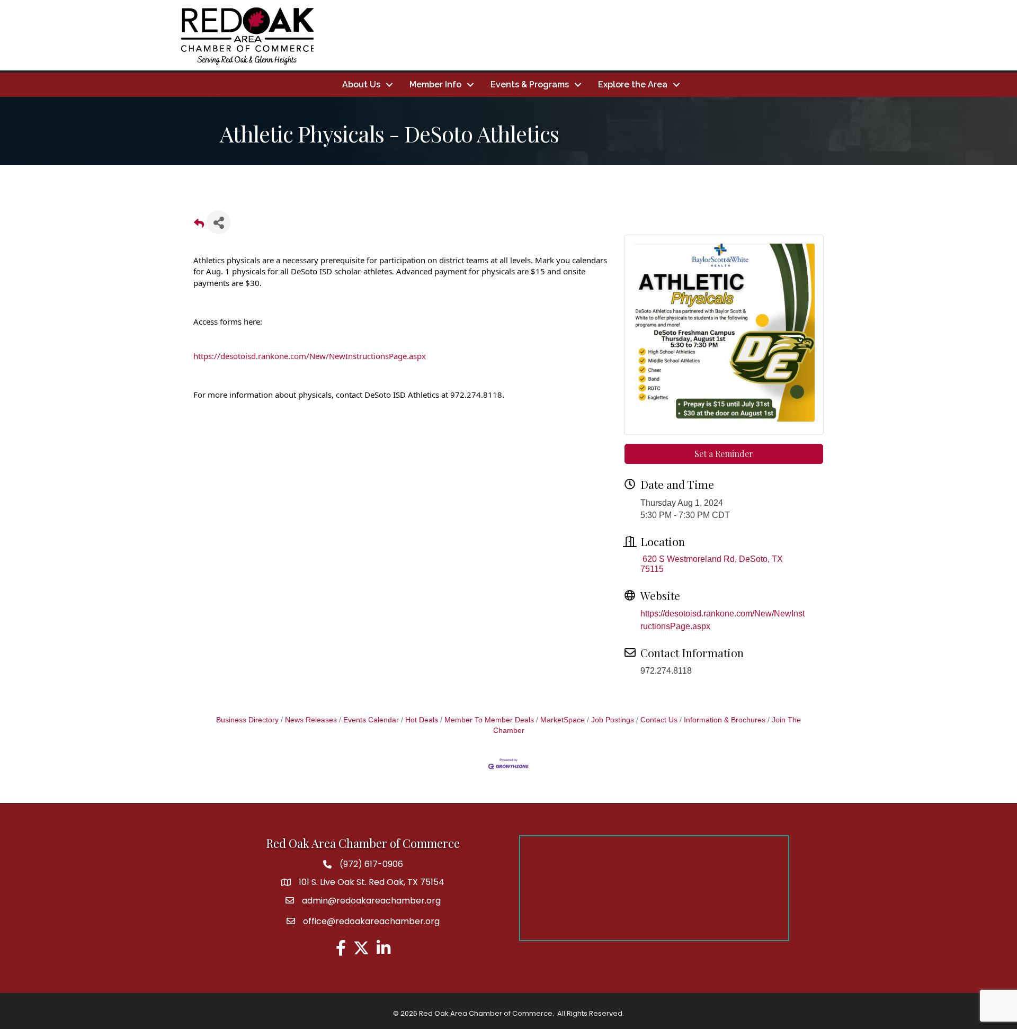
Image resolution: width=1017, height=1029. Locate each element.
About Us (361, 84)
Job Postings (612, 720)
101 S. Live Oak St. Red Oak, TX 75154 (371, 882)
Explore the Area (632, 84)
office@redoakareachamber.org (371, 921)
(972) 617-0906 (371, 864)
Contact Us (658, 720)
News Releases (311, 720)
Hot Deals (421, 720)
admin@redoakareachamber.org (371, 900)
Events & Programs (529, 84)
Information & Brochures (724, 720)
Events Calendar (371, 720)
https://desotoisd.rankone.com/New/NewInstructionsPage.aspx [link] (309, 356)
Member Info (435, 84)
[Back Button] (199, 225)
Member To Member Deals (489, 720)
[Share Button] (218, 222)
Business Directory (247, 720)
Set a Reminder (723, 453)
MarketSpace (562, 720)
